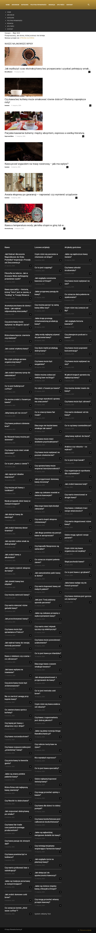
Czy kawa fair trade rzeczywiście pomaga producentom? (14, 827)
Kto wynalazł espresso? (45, 757)
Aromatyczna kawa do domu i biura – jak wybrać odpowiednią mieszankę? (18, 308)
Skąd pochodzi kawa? (74, 561)
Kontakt (69, 5)
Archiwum (15, 5)
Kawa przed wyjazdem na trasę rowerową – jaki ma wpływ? (36, 163)
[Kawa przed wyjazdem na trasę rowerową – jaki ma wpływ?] (36, 151)
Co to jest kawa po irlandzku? (48, 653)
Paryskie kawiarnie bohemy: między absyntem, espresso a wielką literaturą (44, 133)
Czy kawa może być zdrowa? (77, 401)
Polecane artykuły (85, 930)
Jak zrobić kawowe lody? (76, 484)
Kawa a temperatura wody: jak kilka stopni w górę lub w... (35, 225)
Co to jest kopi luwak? (75, 460)
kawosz (7, 105)
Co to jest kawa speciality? (47, 768)
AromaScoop (9, 228)
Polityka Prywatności (38, 5)
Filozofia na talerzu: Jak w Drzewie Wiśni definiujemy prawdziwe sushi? (16, 276)
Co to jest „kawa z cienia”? (17, 463)
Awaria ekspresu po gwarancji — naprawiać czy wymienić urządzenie (41, 194)
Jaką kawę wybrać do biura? (77, 436)
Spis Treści (60, 5)
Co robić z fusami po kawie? (47, 388)
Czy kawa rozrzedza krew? (17, 736)
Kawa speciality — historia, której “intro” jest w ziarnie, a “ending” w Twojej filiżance (18, 292)
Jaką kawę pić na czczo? (16, 413)
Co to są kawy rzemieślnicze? (78, 425)
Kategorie (24, 5)
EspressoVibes (9, 136)
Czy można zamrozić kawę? (17, 595)
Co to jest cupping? (43, 267)
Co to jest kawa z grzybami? (77, 572)
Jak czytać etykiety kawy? (17, 348)
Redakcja (52, 5)
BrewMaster (9, 72)
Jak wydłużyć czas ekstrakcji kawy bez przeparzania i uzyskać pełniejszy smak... (47, 68)
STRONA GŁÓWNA (27, 38)
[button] (88, 5)
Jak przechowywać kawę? (16, 619)
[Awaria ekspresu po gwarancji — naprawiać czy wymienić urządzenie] (41, 182)
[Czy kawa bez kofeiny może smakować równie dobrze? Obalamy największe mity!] (48, 87)
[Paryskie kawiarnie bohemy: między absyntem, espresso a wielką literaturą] (44, 120)
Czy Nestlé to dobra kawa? (17, 800)
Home (8, 5)
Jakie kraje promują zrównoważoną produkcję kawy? (46, 321)
